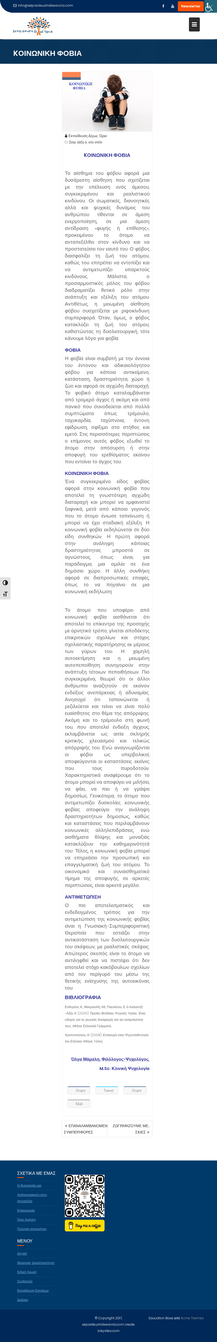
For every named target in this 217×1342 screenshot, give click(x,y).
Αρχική (22, 1253)
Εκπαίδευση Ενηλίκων (33, 1290)
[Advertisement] (180, 163)
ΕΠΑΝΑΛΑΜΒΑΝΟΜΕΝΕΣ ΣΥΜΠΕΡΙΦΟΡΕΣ (88, 1129)
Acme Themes (192, 1318)
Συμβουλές (25, 1281)
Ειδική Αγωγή (27, 1272)
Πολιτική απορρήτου (32, 1229)
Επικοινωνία (26, 1210)
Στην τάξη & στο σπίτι (85, 142)
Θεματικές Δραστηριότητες (36, 1263)
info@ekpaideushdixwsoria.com (45, 5)
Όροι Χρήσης (26, 1219)
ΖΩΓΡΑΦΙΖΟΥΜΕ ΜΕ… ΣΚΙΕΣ (132, 1129)
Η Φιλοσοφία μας (29, 1185)
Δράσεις (23, 1300)
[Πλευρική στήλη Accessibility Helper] (210, 6)
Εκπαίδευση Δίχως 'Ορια (88, 135)
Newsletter (191, 6)
